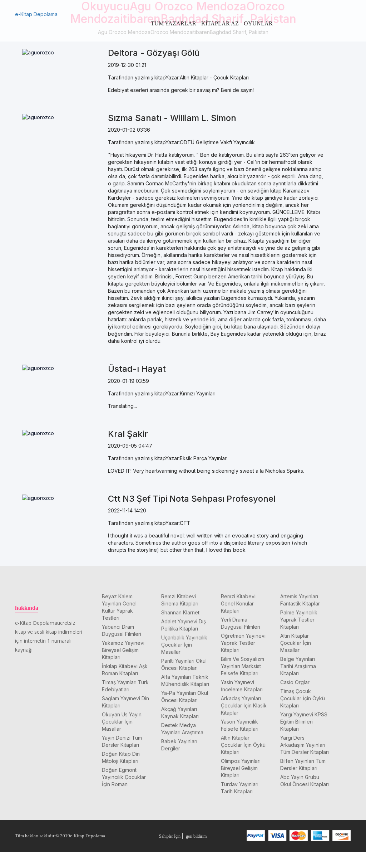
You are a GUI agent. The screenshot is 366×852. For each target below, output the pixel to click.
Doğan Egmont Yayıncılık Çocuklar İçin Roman (124, 777)
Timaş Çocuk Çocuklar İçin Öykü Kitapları (302, 698)
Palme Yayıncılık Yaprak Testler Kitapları (298, 619)
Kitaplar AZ (220, 23)
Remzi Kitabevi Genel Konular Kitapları (238, 603)
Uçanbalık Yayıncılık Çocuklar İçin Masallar (184, 644)
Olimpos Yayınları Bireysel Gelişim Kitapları (241, 768)
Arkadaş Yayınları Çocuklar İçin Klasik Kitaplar (244, 705)
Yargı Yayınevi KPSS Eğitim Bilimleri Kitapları (303, 721)
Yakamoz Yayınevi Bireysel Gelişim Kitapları (123, 650)
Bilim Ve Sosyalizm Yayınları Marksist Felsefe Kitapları (242, 666)
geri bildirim (196, 836)
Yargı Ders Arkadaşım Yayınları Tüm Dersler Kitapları (304, 745)
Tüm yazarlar (173, 23)
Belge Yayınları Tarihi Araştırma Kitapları (298, 666)
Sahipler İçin (169, 836)
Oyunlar (258, 23)
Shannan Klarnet (180, 612)
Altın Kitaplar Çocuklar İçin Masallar (295, 643)
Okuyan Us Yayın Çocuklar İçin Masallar (122, 721)
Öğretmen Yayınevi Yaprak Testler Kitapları (243, 643)
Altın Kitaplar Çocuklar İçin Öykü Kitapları (243, 745)
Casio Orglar (295, 682)
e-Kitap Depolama (36, 14)
